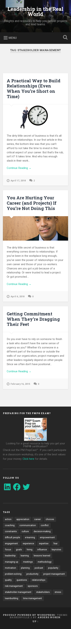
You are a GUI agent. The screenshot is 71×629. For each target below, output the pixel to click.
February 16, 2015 (20, 384)
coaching (10, 525)
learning (25, 555)
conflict (45, 525)
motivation (10, 568)
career (37, 519)
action (8, 519)
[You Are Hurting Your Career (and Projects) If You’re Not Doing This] (35, 228)
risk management (14, 586)
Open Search (65, 37)
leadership (10, 555)
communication (27, 525)
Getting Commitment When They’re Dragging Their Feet (33, 319)
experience (28, 543)
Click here (28, 458)
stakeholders (43, 592)
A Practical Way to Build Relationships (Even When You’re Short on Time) (33, 88)
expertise (43, 543)
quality (8, 580)
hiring (29, 549)
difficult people (12, 537)
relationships (38, 580)
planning (25, 568)
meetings (28, 562)
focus (8, 549)
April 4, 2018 (17, 296)
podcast (39, 568)
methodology (45, 562)
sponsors (33, 586)
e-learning (30, 537)
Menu (13, 38)
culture (25, 531)
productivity (32, 574)
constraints (11, 531)
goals (19, 549)
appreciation (22, 519)
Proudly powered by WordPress (29, 614)
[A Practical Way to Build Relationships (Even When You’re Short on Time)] (35, 116)
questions (22, 580)
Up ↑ (35, 621)
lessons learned (42, 555)
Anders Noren (49, 617)
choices (50, 519)
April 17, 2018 (18, 180)
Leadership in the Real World (35, 11)
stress (58, 592)
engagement (11, 543)
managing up (11, 562)
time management (32, 598)
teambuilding (11, 598)
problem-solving (13, 574)
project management (54, 574)
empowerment (47, 537)
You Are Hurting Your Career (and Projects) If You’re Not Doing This (31, 203)
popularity (53, 568)
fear (55, 543)
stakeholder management (18, 592)
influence (42, 549)
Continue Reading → (19, 168)
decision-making (42, 531)
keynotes (56, 549)
